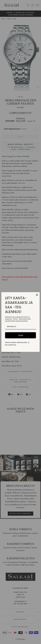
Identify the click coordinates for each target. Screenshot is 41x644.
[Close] (37, 295)
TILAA (20, 335)
